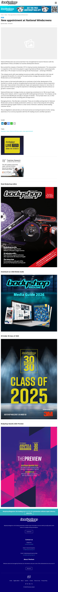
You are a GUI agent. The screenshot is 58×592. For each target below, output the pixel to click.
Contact (31, 580)
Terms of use (37, 580)
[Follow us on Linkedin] (29, 584)
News (2, 17)
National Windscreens (16, 131)
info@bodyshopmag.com (29, 549)
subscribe (29, 513)
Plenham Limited (31, 587)
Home (11, 580)
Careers (26, 580)
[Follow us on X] (31, 584)
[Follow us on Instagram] (27, 584)
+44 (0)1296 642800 (29, 544)
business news (5, 131)
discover (29, 568)
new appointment (28, 131)
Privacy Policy (44, 580)
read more (29, 531)
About (22, 580)
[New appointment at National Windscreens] (29, 59)
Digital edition (16, 580)
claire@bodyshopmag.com (29, 555)
